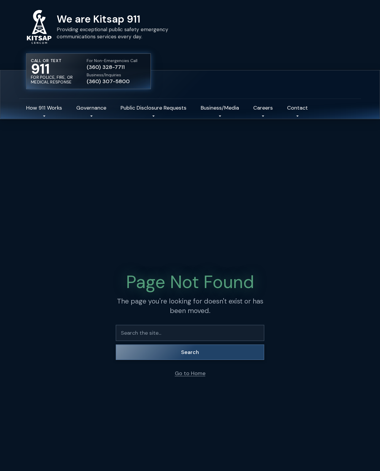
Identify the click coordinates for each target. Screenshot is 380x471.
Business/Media (220, 107)
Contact (297, 107)
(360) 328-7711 (106, 67)
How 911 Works (44, 107)
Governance (91, 107)
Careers (263, 107)
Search (190, 352)
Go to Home (190, 373)
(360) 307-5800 (108, 81)
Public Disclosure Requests (153, 107)
